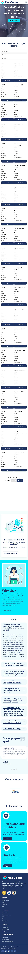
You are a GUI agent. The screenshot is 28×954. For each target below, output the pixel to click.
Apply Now (7, 80)
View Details (20, 80)
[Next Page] (18, 480)
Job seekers (5, 910)
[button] (26, 2)
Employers (5, 924)
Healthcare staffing (7, 934)
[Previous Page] (15, 480)
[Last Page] (21, 480)
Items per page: (11, 477)
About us (4, 897)
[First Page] (12, 480)
